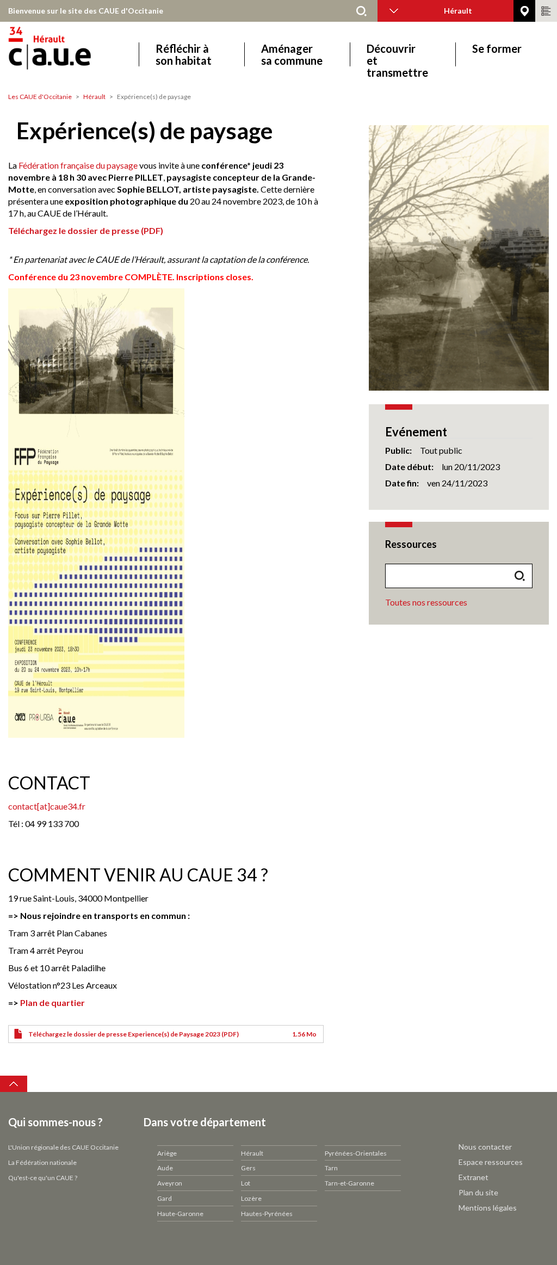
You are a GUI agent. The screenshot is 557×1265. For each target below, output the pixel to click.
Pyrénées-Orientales (356, 1153)
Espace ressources (491, 1162)
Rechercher (361, 11)
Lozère (251, 1198)
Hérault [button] (458, 10)
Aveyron (169, 1183)
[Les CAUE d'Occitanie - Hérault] (80, 54)
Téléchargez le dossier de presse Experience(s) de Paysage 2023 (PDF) (133, 1034)
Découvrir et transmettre (397, 54)
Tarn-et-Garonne (349, 1183)
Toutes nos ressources (426, 602)
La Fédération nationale (42, 1162)
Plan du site (478, 1192)
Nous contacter (485, 1146)
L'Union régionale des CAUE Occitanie (63, 1147)
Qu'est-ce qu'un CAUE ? (42, 1178)
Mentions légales (488, 1207)
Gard (164, 1198)
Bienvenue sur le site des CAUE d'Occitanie (85, 10)
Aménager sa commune (292, 54)
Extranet (473, 1177)
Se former (497, 48)
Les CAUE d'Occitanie (40, 96)
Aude (165, 1168)
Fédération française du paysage (78, 165)
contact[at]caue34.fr (46, 806)
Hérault (94, 96)
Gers (248, 1168)
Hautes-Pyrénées (267, 1214)
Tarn (331, 1168)
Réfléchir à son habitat (184, 54)
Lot (245, 1183)
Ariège (167, 1153)
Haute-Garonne (180, 1214)
